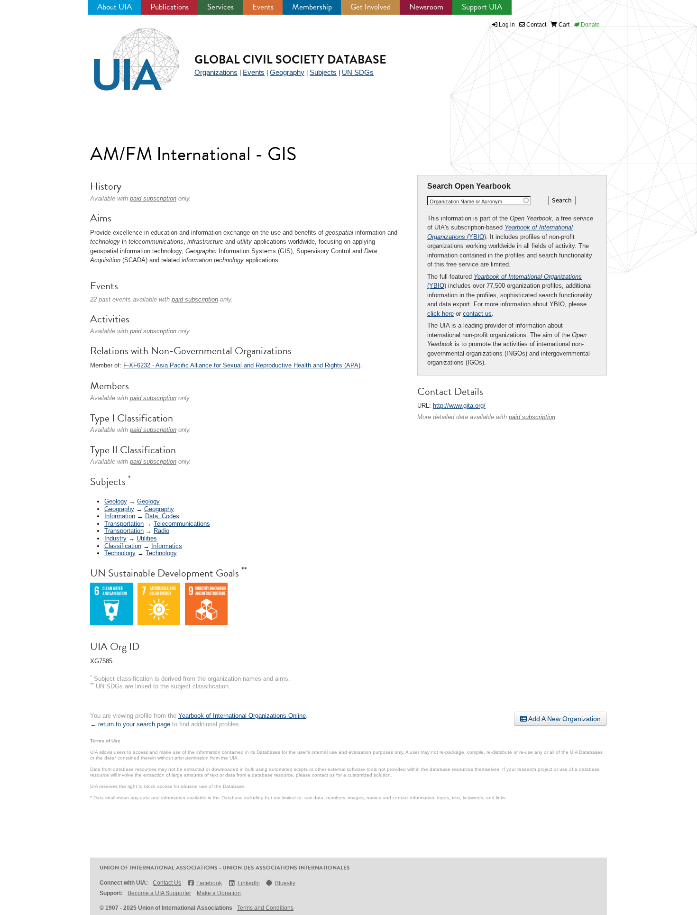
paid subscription (532, 417)
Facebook (209, 883)
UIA (125, 54)
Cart (563, 24)
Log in (507, 24)
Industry (115, 538)
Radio (161, 530)
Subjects (323, 72)
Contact (535, 24)
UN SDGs (358, 72)
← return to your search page (130, 724)
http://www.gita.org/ (459, 405)
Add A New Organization (564, 719)
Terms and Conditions (265, 908)
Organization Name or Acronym (466, 201)
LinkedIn (248, 883)
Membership (312, 7)
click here (440, 313)
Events (263, 7)
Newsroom (426, 7)
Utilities (147, 538)
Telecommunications (182, 523)
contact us (477, 313)
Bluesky (285, 883)
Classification (122, 545)
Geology (115, 501)
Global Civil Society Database (290, 59)
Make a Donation (219, 893)
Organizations (216, 72)
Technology (120, 553)
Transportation (124, 523)
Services (220, 7)
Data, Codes (162, 516)
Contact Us (167, 882)
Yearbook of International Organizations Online (242, 715)
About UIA (114, 7)
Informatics (166, 545)
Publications (169, 7)
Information (119, 516)
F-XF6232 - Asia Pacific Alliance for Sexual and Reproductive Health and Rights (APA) (241, 365)
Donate (589, 24)
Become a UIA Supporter (159, 893)
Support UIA (482, 7)
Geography (287, 72)
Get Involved (370, 7)
